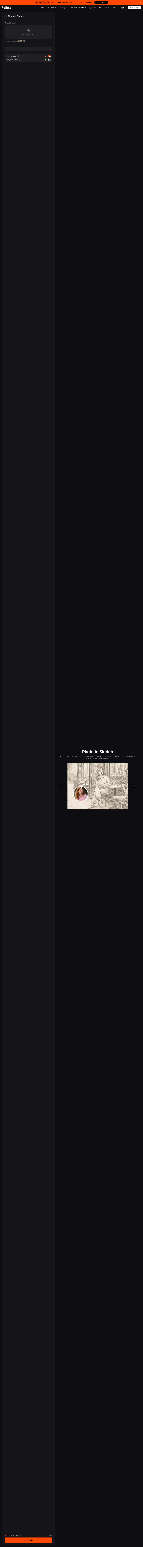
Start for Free (134, 7)
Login (122, 8)
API (100, 7)
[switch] (49, 56)
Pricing (114, 7)
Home (43, 7)
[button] (28, 32)
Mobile (106, 7)
